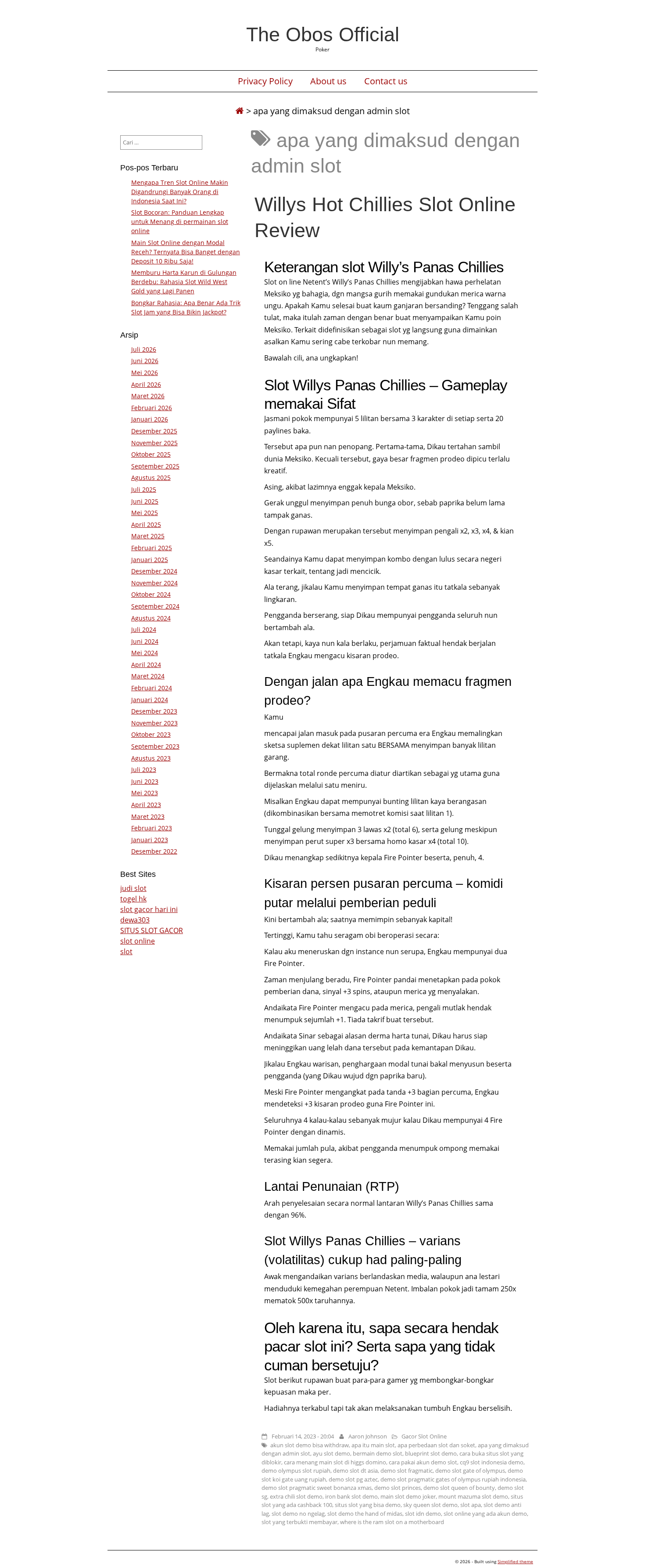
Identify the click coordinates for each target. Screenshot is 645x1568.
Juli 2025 (143, 489)
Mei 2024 (144, 653)
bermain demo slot (377, 1453)
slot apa (470, 1505)
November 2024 (154, 583)
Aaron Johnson (367, 1436)
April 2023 (146, 804)
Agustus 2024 (151, 618)
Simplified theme (515, 1561)
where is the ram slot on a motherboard (392, 1522)
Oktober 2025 (151, 454)
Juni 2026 (144, 361)
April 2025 (146, 524)
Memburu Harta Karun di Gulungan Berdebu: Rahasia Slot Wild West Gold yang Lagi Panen (183, 281)
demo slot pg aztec (353, 1479)
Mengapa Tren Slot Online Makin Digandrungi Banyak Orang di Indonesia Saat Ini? (179, 191)
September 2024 (155, 606)
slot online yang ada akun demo (485, 1514)
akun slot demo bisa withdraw (309, 1445)
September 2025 (155, 466)
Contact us (386, 81)
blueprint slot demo (431, 1453)
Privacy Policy (265, 81)
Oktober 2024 (151, 594)
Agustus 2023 (151, 758)
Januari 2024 (149, 700)
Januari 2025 (149, 559)
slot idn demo (423, 1514)
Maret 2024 (148, 676)
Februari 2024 (151, 688)
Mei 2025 (144, 512)
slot (126, 951)
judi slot (133, 888)
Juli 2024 (143, 629)
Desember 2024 (154, 571)
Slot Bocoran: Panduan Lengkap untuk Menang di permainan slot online (179, 221)
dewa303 (135, 920)
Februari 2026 (151, 408)
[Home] (239, 111)
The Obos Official (322, 34)
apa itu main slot (373, 1445)
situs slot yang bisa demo (368, 1505)
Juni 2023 (144, 781)
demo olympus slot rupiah (296, 1470)
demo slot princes (397, 1488)
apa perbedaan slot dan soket (436, 1445)
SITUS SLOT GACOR (151, 930)
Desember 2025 (154, 431)
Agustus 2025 (151, 477)
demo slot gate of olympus (470, 1470)
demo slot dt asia (355, 1470)
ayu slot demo (331, 1453)
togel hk (133, 899)
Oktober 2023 (151, 734)
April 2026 (146, 384)
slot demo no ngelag (298, 1514)
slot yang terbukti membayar (299, 1522)
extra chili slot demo (296, 1496)
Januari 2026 (149, 419)
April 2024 (146, 664)
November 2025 (154, 443)
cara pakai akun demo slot (423, 1462)
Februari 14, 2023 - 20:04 (303, 1436)
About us (328, 81)
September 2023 (155, 746)
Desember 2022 (154, 851)
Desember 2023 (154, 711)
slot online (137, 941)
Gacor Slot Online (424, 1436)
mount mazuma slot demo (473, 1496)
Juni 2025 (144, 501)
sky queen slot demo (430, 1505)
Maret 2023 (148, 816)
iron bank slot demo (351, 1496)
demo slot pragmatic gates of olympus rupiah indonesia (453, 1479)
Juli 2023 (143, 769)
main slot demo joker (408, 1496)
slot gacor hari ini (149, 909)
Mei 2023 (144, 793)
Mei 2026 (144, 372)
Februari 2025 (151, 548)
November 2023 (154, 723)
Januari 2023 (149, 840)
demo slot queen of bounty (459, 1488)
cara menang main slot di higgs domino (335, 1462)
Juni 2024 (144, 641)
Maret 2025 (148, 536)
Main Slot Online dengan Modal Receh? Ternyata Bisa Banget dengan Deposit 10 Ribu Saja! (185, 251)
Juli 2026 (143, 349)
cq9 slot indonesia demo (491, 1462)
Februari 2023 (151, 828)
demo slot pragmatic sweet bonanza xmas (317, 1488)
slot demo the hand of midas (364, 1514)
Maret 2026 (148, 396)
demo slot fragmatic (406, 1470)
